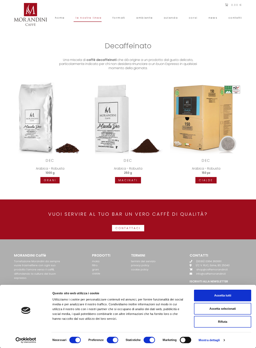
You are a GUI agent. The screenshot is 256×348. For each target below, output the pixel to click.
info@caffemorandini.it (211, 273)
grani (95, 269)
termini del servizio (143, 261)
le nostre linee (89, 18)
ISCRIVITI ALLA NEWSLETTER (209, 281)
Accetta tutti (222, 295)
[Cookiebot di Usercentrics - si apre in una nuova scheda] (25, 340)
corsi (193, 18)
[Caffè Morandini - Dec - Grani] (50, 118)
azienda (171, 18)
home (60, 18)
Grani (50, 180)
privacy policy (140, 265)
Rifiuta (222, 321)
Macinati (128, 180)
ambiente (144, 18)
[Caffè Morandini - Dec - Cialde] (206, 118)
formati (119, 18)
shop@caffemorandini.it (212, 269)
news (213, 18)
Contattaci (128, 228)
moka (95, 261)
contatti (235, 18)
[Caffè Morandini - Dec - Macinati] (128, 118)
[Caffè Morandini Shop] (30, 14)
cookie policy (139, 269)
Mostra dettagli (209, 340)
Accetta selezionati (222, 308)
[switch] (112, 340)
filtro (95, 265)
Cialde (206, 180)
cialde (96, 273)
